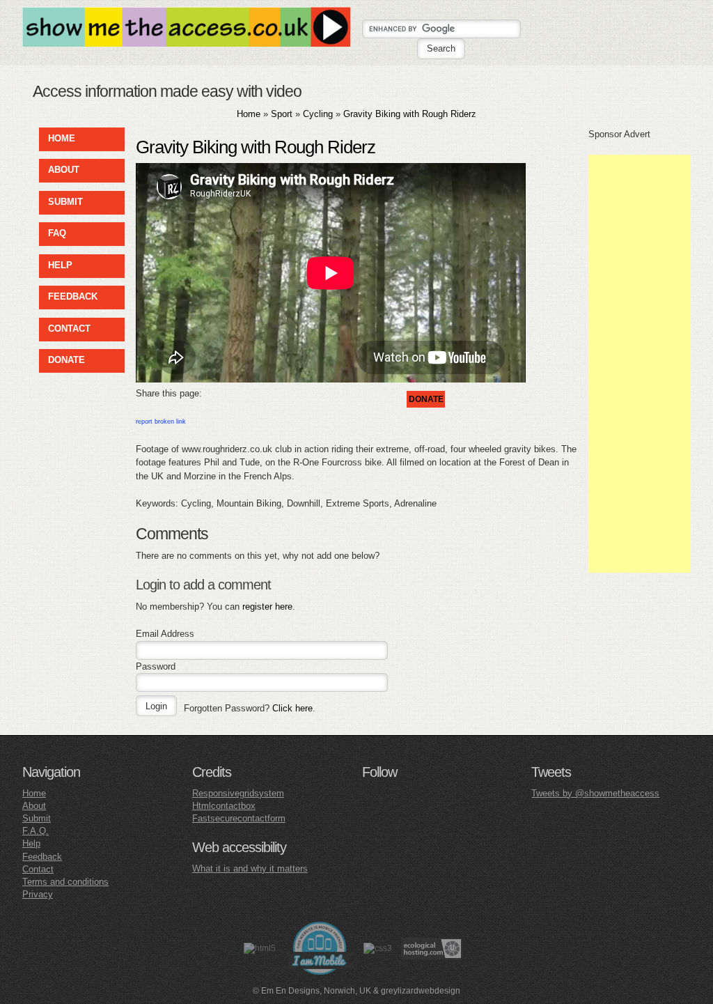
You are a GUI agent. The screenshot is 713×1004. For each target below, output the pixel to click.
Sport (281, 114)
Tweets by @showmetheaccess (595, 793)
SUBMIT (65, 201)
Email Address (165, 633)
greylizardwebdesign (420, 991)
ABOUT (63, 169)
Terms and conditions (65, 881)
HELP (60, 265)
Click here (292, 708)
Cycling (318, 114)
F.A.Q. (35, 831)
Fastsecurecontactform (238, 818)
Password (155, 666)
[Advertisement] (639, 364)
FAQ (57, 233)
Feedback (42, 856)
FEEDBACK (72, 296)
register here (267, 606)
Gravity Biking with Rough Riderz (409, 114)
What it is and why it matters (250, 868)
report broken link (161, 421)
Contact (38, 869)
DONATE (66, 360)
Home (248, 114)
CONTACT (69, 328)
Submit (36, 818)
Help (31, 843)
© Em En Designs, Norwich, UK (312, 991)
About (34, 806)
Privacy (37, 894)
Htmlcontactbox (224, 806)
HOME (61, 138)
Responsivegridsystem (238, 793)
